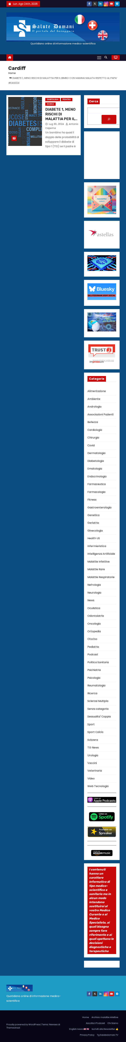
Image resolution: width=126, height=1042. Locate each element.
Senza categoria (97, 709)
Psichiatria (94, 670)
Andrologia (94, 406)
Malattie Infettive (98, 562)
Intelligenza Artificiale (101, 554)
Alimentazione (96, 391)
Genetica (93, 515)
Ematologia (94, 468)
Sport (91, 724)
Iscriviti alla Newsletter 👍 (105, 1029)
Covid (91, 445)
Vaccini (92, 763)
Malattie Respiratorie (101, 577)
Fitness (91, 499)
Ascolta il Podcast (95, 1023)
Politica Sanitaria (98, 662)
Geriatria (93, 523)
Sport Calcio (95, 732)
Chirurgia (93, 437)
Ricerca (50, 104)
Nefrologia (94, 585)
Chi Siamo (112, 1023)
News (90, 600)
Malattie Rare (96, 569)
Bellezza (92, 422)
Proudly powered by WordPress (23, 1024)
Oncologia (94, 624)
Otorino (92, 639)
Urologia (92, 755)
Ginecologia (95, 531)
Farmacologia (96, 492)
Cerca (93, 101)
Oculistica (93, 608)
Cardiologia (94, 430)
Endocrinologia (96, 476)
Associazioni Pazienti (100, 414)
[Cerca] (109, 119)
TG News (93, 747)
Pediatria (67, 99)
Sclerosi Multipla (97, 701)
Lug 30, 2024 (57, 124)
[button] (106, 57)
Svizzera (92, 740)
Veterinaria (94, 771)
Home (12, 73)
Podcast (92, 654)
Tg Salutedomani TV (107, 1034)
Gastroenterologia (99, 507)
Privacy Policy (87, 1034)
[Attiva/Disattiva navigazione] (99, 57)
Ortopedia (94, 631)
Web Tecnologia (97, 786)
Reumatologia (96, 685)
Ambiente (93, 399)
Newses (53, 1024)
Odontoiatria (95, 616)
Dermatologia (96, 453)
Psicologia (93, 678)
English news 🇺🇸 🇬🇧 (79, 1029)
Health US (93, 538)
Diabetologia (52, 99)
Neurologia (94, 593)
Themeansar (13, 1027)
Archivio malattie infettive (105, 1017)
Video (91, 778)
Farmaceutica (96, 484)
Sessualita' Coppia (99, 716)
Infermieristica (96, 546)
